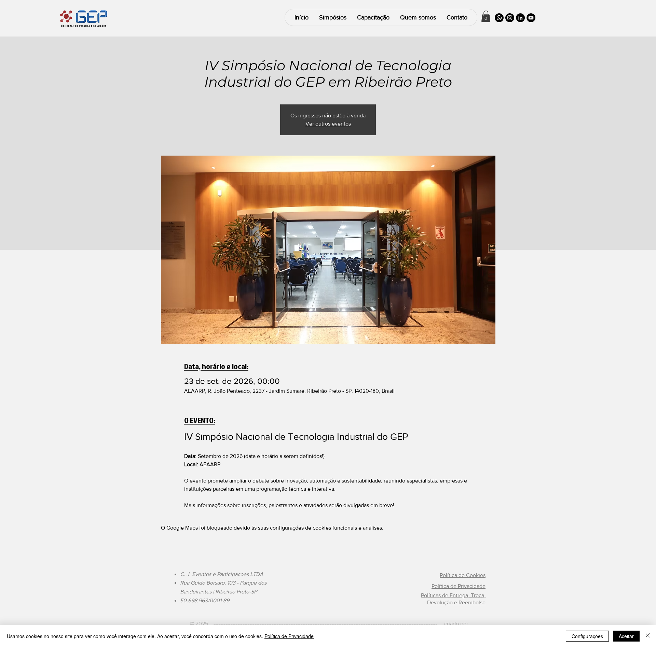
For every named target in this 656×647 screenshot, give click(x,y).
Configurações (587, 636)
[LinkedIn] (520, 17)
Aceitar (626, 636)
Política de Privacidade (289, 636)
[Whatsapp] (499, 17)
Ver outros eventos (328, 124)
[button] (486, 16)
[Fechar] (648, 636)
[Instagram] (509, 17)
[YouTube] (531, 17)
